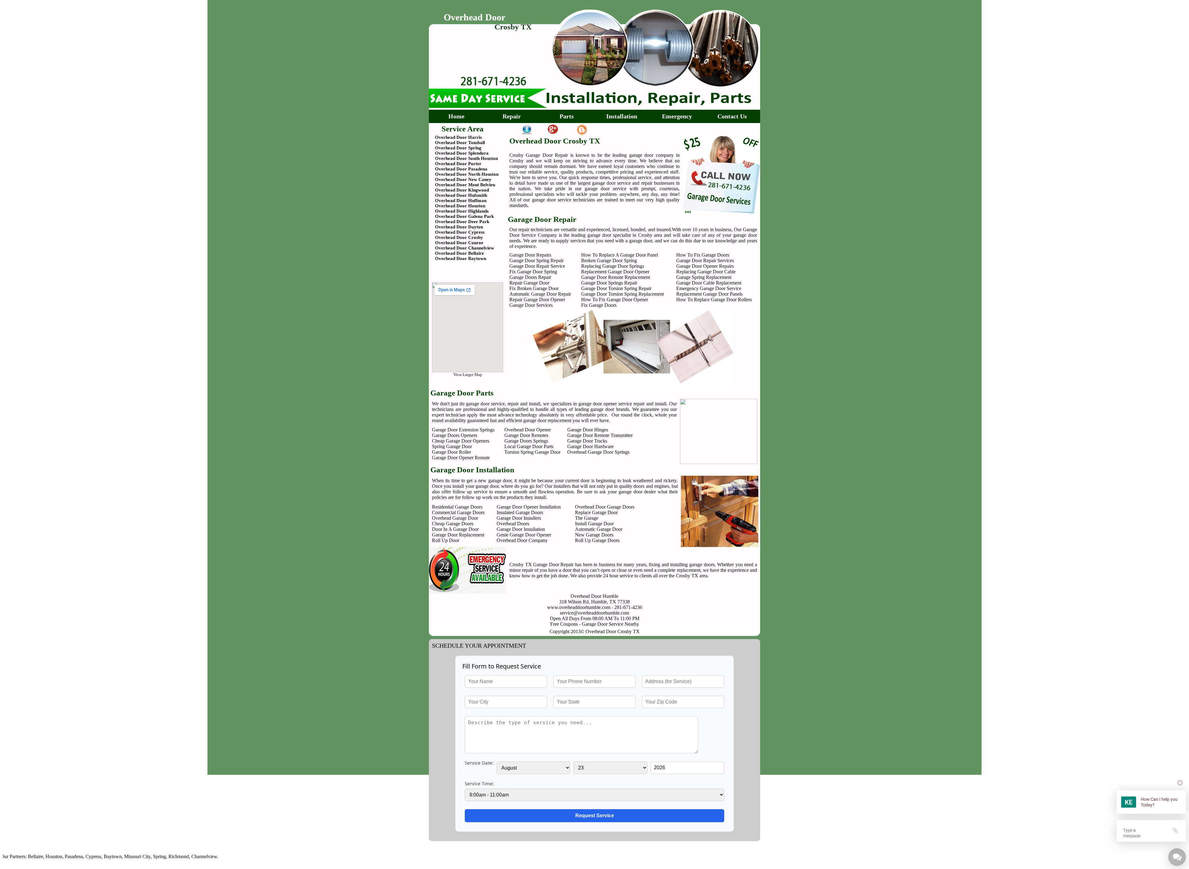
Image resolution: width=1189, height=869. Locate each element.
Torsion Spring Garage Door (532, 452)
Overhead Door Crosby (459, 237)
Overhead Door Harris (458, 137)
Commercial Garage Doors (458, 512)
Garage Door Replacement (458, 534)
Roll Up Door (445, 540)
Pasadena (41, 856)
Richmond (145, 856)
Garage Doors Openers (454, 435)
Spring (126, 856)
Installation (621, 116)
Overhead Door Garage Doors (604, 506)
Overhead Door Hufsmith (461, 195)
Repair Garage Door (529, 282)
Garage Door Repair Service (537, 266)
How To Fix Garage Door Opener (614, 299)
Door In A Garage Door (455, 529)
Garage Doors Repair (530, 277)
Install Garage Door (594, 523)
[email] (594, 612)
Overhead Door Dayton (459, 226)
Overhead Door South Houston (466, 158)
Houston (20, 856)
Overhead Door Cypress (460, 232)
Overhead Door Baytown (460, 258)
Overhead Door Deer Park (462, 221)
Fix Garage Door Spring (533, 271)
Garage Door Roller (451, 452)
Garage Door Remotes (526, 435)
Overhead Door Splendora (462, 153)
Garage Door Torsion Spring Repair (616, 288)
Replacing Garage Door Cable (706, 271)
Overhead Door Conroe (459, 242)
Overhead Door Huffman (460, 200)
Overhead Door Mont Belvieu (465, 184)
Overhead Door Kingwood (462, 189)
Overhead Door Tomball (460, 142)
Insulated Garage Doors (520, 512)
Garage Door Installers (519, 518)
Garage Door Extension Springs (463, 429)
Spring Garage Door (452, 446)
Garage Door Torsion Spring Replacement (622, 294)
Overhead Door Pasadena (461, 168)
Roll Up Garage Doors (597, 540)
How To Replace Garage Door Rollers (714, 299)
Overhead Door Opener (527, 429)
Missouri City (104, 856)
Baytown (80, 856)
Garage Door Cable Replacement (708, 282)
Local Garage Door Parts (528, 446)
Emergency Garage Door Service (708, 288)
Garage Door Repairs (530, 255)
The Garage (586, 518)
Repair (512, 116)
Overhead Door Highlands (462, 211)
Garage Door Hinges (587, 429)
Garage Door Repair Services (705, 260)
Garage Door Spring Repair (536, 260)
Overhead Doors (513, 523)
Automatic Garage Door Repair (540, 294)
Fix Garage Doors (598, 305)
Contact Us (732, 116)
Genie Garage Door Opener (524, 534)
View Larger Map (467, 374)
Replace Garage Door (596, 512)
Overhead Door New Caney (463, 179)
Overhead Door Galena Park (464, 216)
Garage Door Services (531, 305)
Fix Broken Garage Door (534, 288)
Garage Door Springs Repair (609, 282)
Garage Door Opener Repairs (705, 266)
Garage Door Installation (521, 529)
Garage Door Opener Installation (529, 506)
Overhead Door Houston (460, 205)
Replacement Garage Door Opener (615, 271)
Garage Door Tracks (587, 440)
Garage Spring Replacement (703, 277)
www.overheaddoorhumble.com (578, 607)
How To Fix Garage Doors (702, 255)
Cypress (60, 856)
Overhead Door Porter (458, 163)
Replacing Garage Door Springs (612, 266)
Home (456, 116)
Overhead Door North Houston (467, 174)
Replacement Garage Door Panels (709, 294)
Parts (567, 116)
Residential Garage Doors (457, 506)
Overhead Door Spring (458, 147)
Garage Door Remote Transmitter (600, 435)
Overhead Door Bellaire (459, 253)
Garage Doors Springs (526, 440)
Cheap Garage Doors (452, 523)
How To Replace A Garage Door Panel (619, 255)
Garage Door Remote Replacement (615, 277)
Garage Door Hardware (590, 446)
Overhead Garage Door (455, 518)
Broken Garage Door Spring (609, 260)
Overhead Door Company (522, 540)
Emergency (677, 116)
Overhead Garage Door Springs (598, 452)
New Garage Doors (594, 534)
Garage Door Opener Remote (461, 457)
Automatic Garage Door (598, 529)
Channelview (171, 856)
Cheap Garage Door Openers (460, 440)
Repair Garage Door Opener (537, 299)
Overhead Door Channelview (464, 247)
